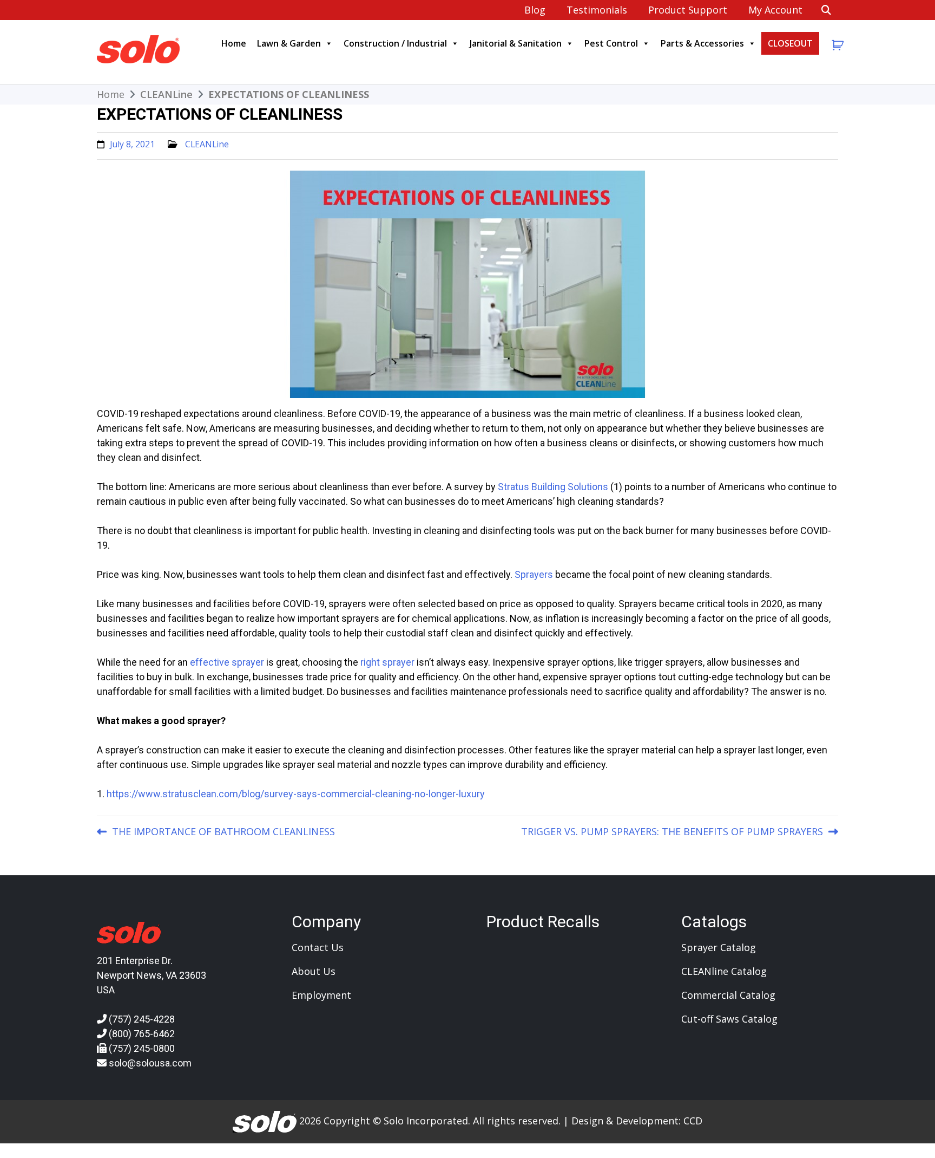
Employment (321, 994)
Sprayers (534, 574)
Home (233, 43)
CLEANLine (207, 144)
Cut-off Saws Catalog (729, 1018)
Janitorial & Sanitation (516, 43)
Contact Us (318, 947)
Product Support (687, 9)
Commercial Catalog (728, 994)
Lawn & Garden (289, 43)
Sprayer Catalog (718, 947)
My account (775, 9)
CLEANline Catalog (724, 971)
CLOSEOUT (790, 43)
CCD (692, 1120)
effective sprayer (227, 662)
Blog (534, 9)
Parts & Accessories (702, 43)
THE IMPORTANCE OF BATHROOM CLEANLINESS (223, 831)
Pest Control (611, 43)
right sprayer (387, 662)
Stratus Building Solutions (553, 486)
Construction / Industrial (395, 43)
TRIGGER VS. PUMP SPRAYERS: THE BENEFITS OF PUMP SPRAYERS (672, 831)
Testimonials (597, 9)
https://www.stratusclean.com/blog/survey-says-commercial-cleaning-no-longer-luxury (296, 793)
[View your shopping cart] (836, 45)
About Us (313, 971)
